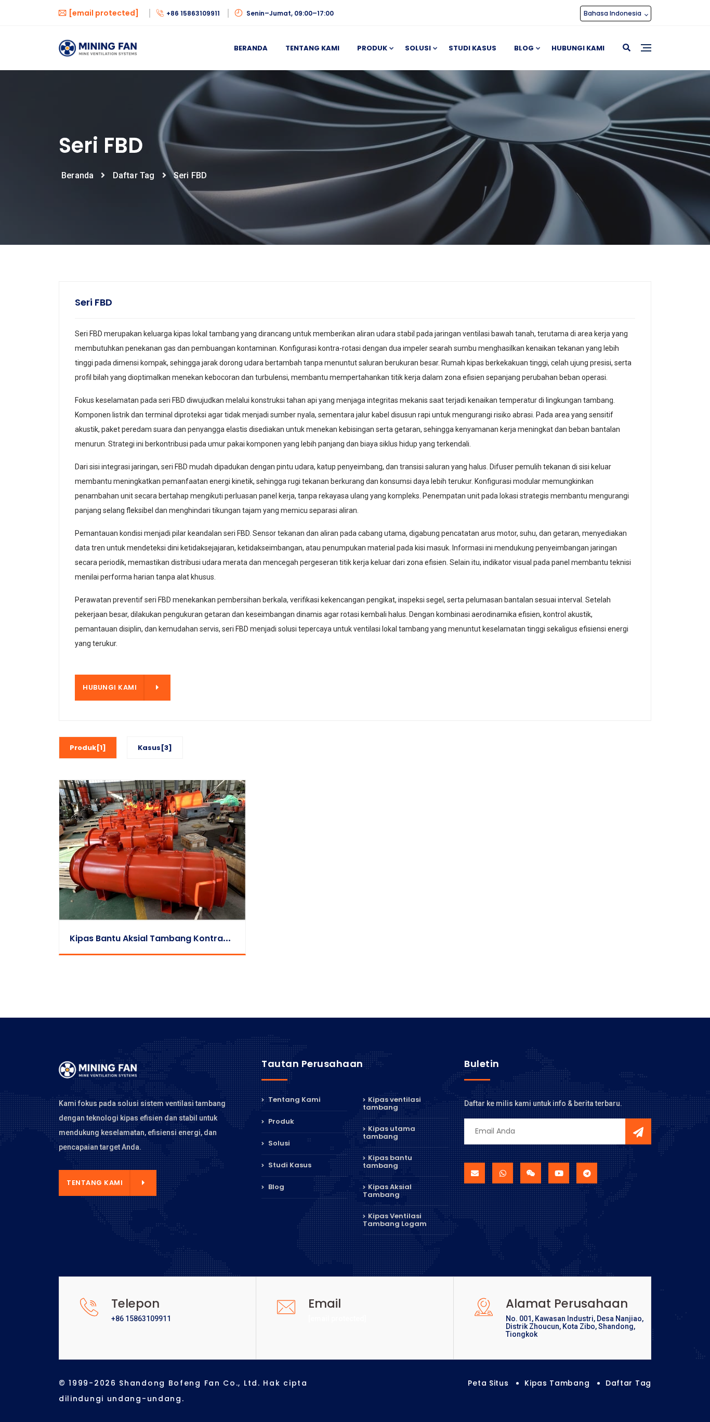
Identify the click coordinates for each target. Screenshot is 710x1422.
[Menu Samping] (646, 59)
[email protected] (337, 1318)
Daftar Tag (134, 175)
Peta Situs (488, 1383)
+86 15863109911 (193, 13)
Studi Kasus (472, 48)
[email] (474, 1173)
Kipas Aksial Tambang (387, 1191)
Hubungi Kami (577, 48)
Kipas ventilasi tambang (392, 1104)
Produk (372, 48)
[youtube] (558, 1173)
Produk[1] (88, 748)
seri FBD (190, 175)
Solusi (418, 48)
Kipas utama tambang (389, 1132)
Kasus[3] (155, 748)
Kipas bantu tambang (387, 1161)
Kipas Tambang (556, 1383)
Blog (524, 48)
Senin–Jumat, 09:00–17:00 (289, 13)
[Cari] (626, 48)
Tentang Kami (312, 48)
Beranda (251, 48)
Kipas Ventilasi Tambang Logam (395, 1220)
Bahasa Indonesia (613, 13)
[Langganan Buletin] (638, 1131)
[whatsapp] (502, 1173)
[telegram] (586, 1173)
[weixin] (530, 1173)
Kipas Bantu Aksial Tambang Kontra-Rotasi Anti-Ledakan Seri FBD (210, 938)
